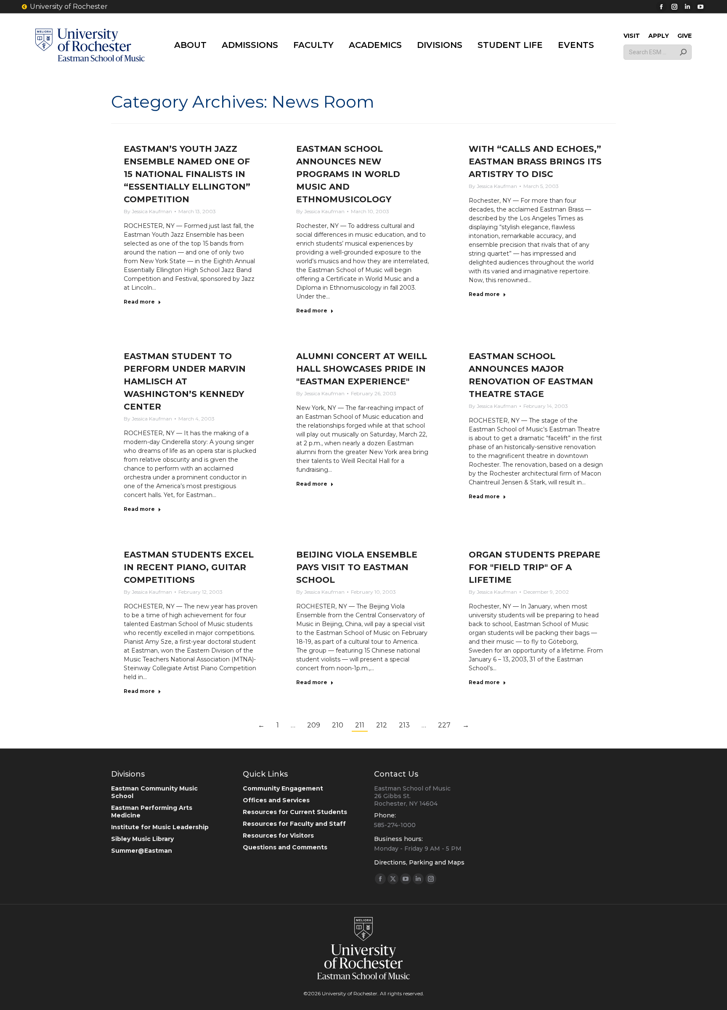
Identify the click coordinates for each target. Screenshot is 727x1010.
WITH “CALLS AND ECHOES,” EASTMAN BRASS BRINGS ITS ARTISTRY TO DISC (535, 161)
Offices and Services (276, 800)
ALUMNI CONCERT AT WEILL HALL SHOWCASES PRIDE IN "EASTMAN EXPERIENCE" (361, 368)
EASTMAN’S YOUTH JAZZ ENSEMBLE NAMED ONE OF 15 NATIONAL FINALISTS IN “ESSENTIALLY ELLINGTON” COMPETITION (187, 174)
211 (359, 725)
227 (444, 725)
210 (337, 725)
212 (381, 725)
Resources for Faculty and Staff (294, 824)
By (148, 211)
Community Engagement (283, 788)
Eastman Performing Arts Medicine (151, 811)
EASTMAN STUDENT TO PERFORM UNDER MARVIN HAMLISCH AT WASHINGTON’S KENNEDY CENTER (185, 381)
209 (313, 725)
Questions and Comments (285, 847)
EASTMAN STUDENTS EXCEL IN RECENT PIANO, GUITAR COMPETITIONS (189, 567)
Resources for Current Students (295, 812)
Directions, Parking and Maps (419, 862)
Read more (139, 302)
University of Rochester (69, 7)
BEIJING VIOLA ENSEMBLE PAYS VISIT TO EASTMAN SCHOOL (356, 567)
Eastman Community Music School (154, 792)
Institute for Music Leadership (160, 827)
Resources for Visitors (278, 835)
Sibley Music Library (142, 839)
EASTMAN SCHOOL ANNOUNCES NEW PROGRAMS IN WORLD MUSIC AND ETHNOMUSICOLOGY (348, 174)
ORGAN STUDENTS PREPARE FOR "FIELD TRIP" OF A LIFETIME (534, 567)
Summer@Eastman (141, 850)
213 (404, 725)
